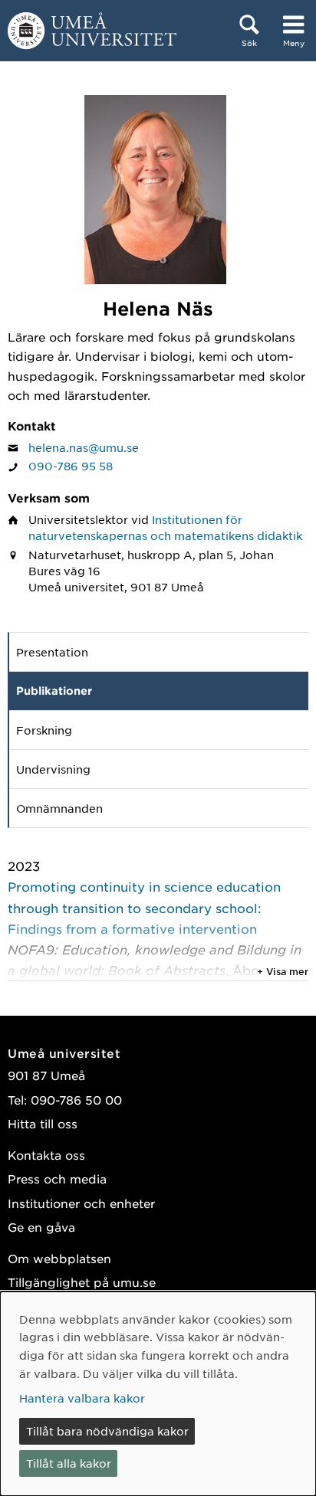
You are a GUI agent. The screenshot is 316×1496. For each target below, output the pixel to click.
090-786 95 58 (70, 466)
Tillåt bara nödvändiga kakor (107, 1431)
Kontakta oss (46, 1154)
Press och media (57, 1178)
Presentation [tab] (52, 652)
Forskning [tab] (44, 730)
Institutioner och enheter (81, 1203)
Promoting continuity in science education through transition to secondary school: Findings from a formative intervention (144, 907)
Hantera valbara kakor (82, 1398)
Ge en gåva (41, 1226)
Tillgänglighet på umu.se (82, 1282)
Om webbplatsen (59, 1258)
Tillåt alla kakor (68, 1463)
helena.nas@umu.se (83, 447)
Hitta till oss (42, 1123)
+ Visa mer (282, 971)
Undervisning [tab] (53, 769)
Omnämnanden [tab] (59, 808)
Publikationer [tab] (54, 690)
